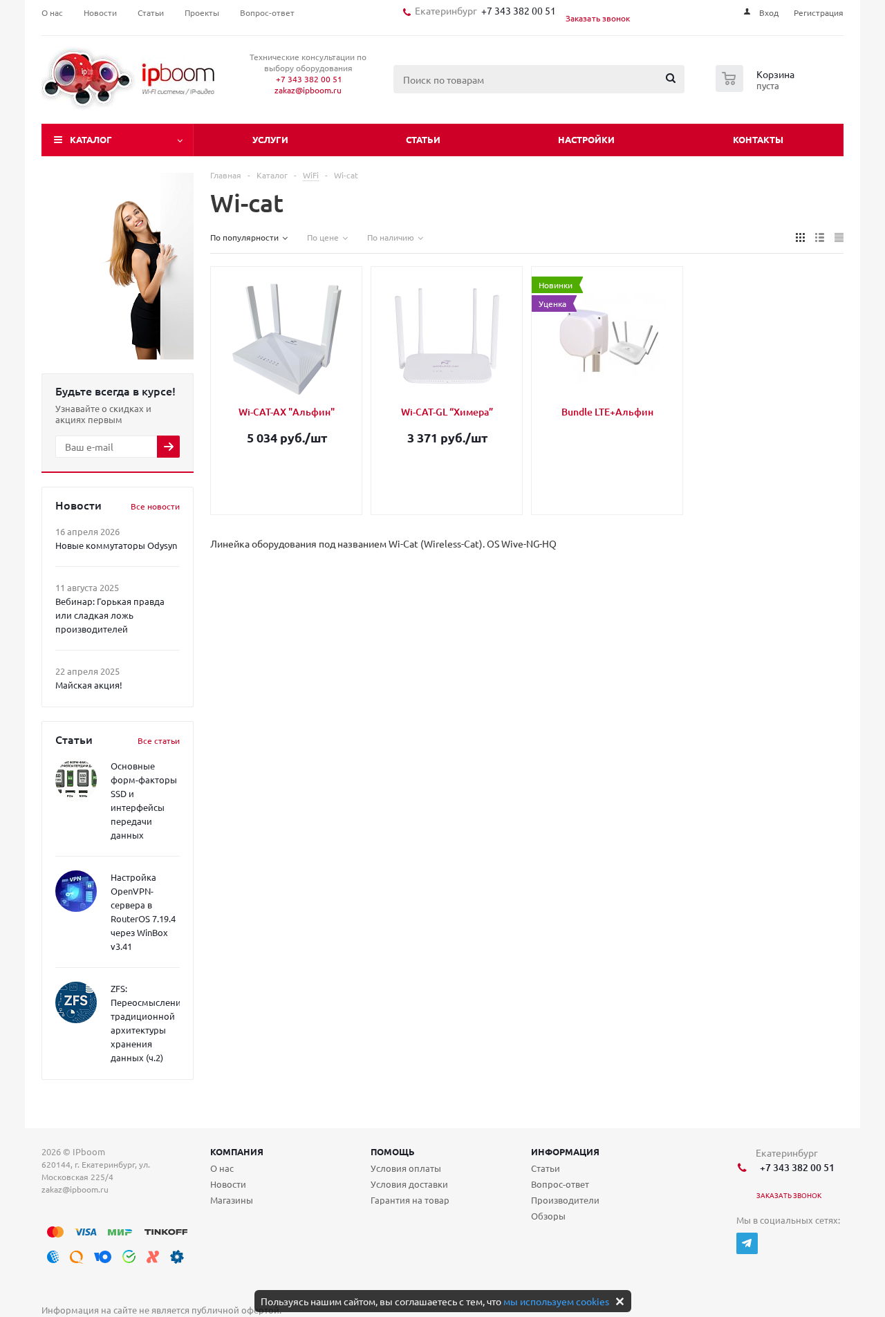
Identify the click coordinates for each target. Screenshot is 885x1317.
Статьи (423, 139)
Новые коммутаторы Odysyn (116, 545)
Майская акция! (88, 685)
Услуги (270, 139)
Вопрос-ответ (560, 1184)
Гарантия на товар (410, 1200)
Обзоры (548, 1216)
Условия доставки (409, 1184)
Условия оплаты (406, 1168)
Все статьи (159, 740)
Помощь (393, 1151)
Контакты (758, 139)
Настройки (586, 139)
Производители (565, 1200)
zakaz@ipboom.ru (308, 89)
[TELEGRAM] (747, 1243)
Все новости (155, 506)
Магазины (231, 1200)
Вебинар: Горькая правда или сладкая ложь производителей (110, 615)
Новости (228, 1184)
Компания (236, 1151)
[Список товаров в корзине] (757, 88)
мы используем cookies (556, 1301)
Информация (565, 1151)
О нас (222, 1168)
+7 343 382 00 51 (516, 10)
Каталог (91, 139)
